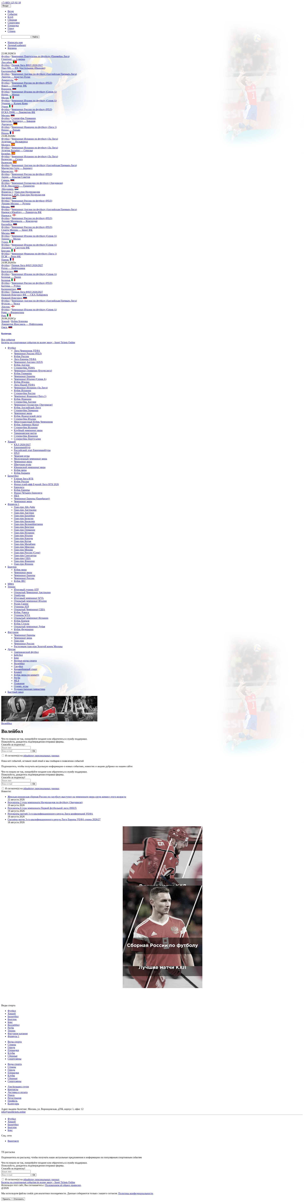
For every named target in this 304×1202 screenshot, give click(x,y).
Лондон (5, 306)
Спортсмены (14, 1058)
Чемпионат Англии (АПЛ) (28, 362)
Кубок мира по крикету (26, 675)
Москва (5, 115)
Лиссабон (6, 62)
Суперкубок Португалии (27, 438)
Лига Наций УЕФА (24, 384)
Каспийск (6, 224)
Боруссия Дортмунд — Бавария (18, 121)
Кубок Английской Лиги (27, 407)
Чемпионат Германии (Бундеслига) (33, 370)
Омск (4, 327)
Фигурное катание (18, 1033)
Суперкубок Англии (25, 402)
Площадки (13, 1050)
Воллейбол (13, 1025)
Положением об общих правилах (63, 1185)
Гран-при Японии (23, 564)
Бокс (16, 657)
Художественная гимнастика (29, 689)
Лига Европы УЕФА (25, 359)
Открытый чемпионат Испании (31, 618)
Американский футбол (26, 652)
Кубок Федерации (23, 629)
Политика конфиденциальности (135, 1193)
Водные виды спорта (25, 660)
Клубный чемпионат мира (28, 430)
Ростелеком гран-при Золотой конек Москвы (38, 646)
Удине (4, 106)
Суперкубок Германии (23, 118)
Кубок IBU (20, 581)
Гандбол (18, 666)
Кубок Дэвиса (21, 612)
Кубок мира (20, 470)
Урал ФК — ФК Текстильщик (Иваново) (23, 68)
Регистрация (14, 1098)
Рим (3, 315)
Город (11, 28)
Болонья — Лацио (11, 277)
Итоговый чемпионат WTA (29, 598)
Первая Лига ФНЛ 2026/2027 (27, 65)
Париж (5, 259)
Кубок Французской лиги (27, 416)
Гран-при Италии (23, 535)
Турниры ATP (21, 606)
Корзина (12, 48)
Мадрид (5, 144)
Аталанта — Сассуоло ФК (15, 247)
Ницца (5, 133)
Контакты (13, 1089)
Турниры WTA (22, 615)
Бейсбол (18, 655)
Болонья (5, 280)
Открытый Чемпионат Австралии (32, 592)
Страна (11, 31)
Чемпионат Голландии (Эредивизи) (33, 404)
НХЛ (16, 453)
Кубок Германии (23, 373)
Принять (6, 1199)
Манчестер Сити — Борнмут (16, 168)
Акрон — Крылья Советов (15, 177)
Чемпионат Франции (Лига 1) (30, 396)
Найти (35, 37)
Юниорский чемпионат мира (29, 467)
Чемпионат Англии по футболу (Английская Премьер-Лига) (44, 74)
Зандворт (6, 198)
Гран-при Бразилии (24, 521)
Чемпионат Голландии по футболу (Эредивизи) (37, 183)
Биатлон (12, 566)
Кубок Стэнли (21, 623)
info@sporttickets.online (13, 1112)
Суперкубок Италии (25, 419)
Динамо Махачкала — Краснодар (19, 221)
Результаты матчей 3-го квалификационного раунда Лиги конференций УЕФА (50, 813)
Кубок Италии (21, 382)
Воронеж (6, 89)
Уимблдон (19, 595)
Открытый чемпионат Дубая (29, 626)
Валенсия (6, 162)
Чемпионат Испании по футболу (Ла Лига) (34, 138)
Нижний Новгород (11, 298)
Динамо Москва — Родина (15, 203)
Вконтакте (13, 1141)
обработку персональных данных (41, 755)
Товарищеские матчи (25, 433)
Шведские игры (22, 464)
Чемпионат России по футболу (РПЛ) (31, 83)
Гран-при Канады (23, 538)
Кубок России (21, 356)
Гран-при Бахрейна (24, 515)
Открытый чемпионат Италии (30, 601)
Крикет (18, 672)
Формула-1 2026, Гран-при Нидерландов (23, 194)
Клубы (11, 1053)
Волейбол (19, 663)
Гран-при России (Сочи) (27, 552)
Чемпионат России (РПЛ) (28, 353)
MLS (16, 680)
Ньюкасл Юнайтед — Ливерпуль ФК (21, 212)
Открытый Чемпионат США (29, 609)
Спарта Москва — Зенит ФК (16, 230)
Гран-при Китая (22, 541)
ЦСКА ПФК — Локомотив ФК (18, 112)
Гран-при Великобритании (28, 524)
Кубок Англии (22, 365)
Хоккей (5, 321)
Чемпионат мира (23, 413)
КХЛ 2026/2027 (22, 444)
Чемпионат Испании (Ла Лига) (31, 387)
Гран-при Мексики (24, 547)
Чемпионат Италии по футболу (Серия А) (34, 91)
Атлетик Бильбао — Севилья (17, 150)
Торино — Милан (11, 238)
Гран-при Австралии (25, 510)
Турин (4, 242)
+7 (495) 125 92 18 (11, 2)
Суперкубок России (24, 393)
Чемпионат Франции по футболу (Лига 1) (34, 127)
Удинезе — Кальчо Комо (14, 103)
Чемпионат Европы (24, 376)
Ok (33, 751)
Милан (5, 97)
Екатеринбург (8, 71)
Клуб (10, 17)
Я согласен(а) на (31, 755)
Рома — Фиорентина (12, 312)
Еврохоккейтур (22, 447)
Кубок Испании (22, 390)
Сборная (12, 19)
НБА (16, 495)
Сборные (12, 1056)
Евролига (19, 487)
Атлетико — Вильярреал (14, 141)
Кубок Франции (22, 399)
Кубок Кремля (21, 620)
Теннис (12, 586)
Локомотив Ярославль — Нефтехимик (22, 324)
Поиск (11, 1095)
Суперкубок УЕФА (24, 367)
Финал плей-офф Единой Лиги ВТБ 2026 (36, 484)
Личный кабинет (17, 45)
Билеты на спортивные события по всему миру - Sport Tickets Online (38, 342)
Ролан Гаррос (21, 603)
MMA (11, 584)
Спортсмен (14, 22)
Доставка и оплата (18, 1092)
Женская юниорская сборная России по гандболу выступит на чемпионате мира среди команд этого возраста (67, 796)
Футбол (5, 56)
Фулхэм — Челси (10, 303)
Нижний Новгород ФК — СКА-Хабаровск (24, 294)
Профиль (12, 1100)
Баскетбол (13, 475)
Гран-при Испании (24, 532)
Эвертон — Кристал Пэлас (15, 77)
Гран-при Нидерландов (27, 192)
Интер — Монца (10, 94)
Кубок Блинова (19, 321)
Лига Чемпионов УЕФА (27, 350)
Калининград (8, 289)
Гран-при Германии (24, 529)
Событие (12, 14)
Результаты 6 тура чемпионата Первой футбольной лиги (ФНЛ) (42, 808)
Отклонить (19, 1199)
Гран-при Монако (23, 549)
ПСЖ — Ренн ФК (11, 256)
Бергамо (5, 250)
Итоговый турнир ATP (26, 589)
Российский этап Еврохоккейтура (32, 450)
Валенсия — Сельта (12, 159)
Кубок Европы (22, 490)
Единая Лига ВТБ (23, 478)
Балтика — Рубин (11, 286)
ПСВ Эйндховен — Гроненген (18, 186)
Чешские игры (22, 456)
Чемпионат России (24, 578)
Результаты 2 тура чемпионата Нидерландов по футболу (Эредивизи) (45, 802)
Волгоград (7, 271)
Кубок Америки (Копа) (26, 424)
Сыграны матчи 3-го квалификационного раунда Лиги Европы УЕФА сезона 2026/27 (54, 819)
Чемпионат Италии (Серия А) (30, 379)
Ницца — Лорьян (10, 130)
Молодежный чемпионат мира (30, 458)
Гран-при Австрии (24, 512)
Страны (12, 1044)
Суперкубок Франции (26, 436)
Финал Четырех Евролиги (28, 493)
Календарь (13, 1103)
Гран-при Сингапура (25, 555)
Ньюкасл (6, 215)
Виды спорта (15, 1041)
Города (11, 1047)
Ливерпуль (7, 80)
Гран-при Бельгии (23, 518)
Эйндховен (7, 189)
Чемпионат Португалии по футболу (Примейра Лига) (40, 56)
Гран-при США (22, 558)
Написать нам (15, 42)
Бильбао (5, 153)
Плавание (19, 683)
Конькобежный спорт (25, 669)
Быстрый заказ (15, 692)
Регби (17, 677)
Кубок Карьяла (22, 473)
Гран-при (19, 640)
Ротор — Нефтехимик (13, 268)
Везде (11, 11)
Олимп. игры (21, 686)
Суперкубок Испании (26, 427)
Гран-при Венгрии (24, 527)
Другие (12, 649)
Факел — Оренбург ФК (14, 85)
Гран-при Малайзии (24, 544)
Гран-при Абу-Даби (24, 507)
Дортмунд (6, 124)
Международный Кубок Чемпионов (33, 421)
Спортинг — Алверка (13, 59)
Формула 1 (7, 192)
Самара (5, 180)
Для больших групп (18, 1086)
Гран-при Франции (24, 561)
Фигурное (13, 632)
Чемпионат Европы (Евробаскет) (32, 498)
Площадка (13, 25)
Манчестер (7, 171)
